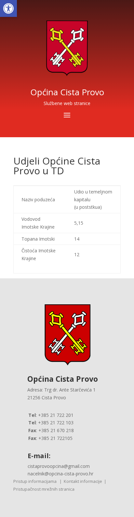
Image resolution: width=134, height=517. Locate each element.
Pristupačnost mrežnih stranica (43, 489)
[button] (8, 8)
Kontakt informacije (83, 481)
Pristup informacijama (35, 481)
